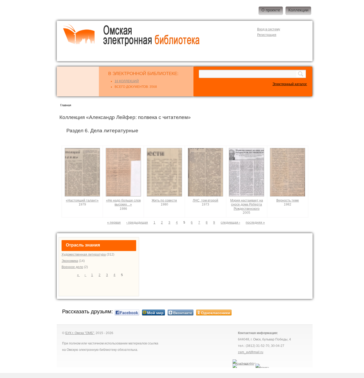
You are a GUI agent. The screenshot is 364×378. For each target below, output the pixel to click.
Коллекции (298, 10)
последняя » (255, 222)
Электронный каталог (289, 84)
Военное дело (72, 267)
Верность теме (287, 200)
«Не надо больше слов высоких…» (123, 203)
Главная (65, 105)
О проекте (270, 10)
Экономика (70, 261)
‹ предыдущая (137, 222)
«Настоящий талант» (82, 200)
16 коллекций (127, 81)
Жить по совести (164, 200)
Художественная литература (84, 254)
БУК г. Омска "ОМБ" (79, 333)
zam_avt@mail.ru (250, 352)
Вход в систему (268, 29)
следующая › (230, 222)
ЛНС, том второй (205, 200)
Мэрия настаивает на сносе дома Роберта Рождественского (246, 205)
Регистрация (266, 35)
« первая (114, 222)
